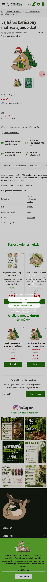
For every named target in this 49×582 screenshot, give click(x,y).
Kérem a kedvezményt (24, 305)
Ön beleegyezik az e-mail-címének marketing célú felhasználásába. (24, 312)
